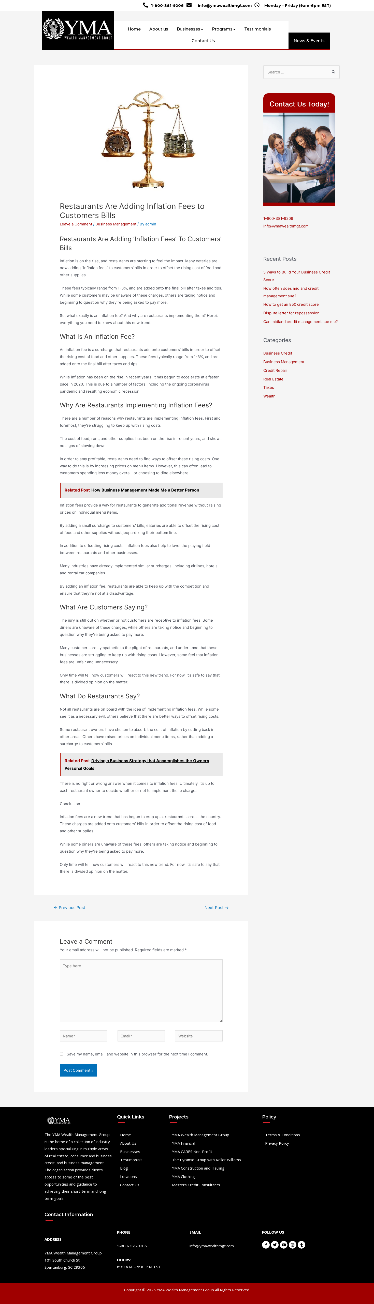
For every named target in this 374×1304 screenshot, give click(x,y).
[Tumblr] (301, 1245)
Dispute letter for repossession (291, 313)
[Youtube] (283, 1245)
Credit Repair (275, 370)
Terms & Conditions (282, 1134)
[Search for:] (301, 72)
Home (134, 29)
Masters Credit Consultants (196, 1184)
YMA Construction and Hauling (198, 1168)
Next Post (217, 907)
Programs (222, 29)
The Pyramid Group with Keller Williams (206, 1159)
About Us (128, 1143)
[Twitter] (275, 1245)
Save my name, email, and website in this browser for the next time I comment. (137, 1054)
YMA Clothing (183, 1176)
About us (158, 29)
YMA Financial (183, 1143)
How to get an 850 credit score (291, 304)
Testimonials (257, 29)
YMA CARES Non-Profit (192, 1151)
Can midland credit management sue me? (300, 321)
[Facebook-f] (266, 1245)
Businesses (188, 29)
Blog (124, 1168)
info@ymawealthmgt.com (225, 5)
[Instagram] (292, 1245)
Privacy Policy (277, 1143)
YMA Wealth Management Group (200, 1134)
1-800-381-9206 (167, 5)
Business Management (115, 224)
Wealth (269, 396)
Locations (128, 1176)
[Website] (199, 1036)
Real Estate (273, 379)
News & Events (309, 40)
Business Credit (277, 353)
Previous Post (69, 907)
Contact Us (203, 40)
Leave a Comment (76, 224)
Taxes (268, 387)
